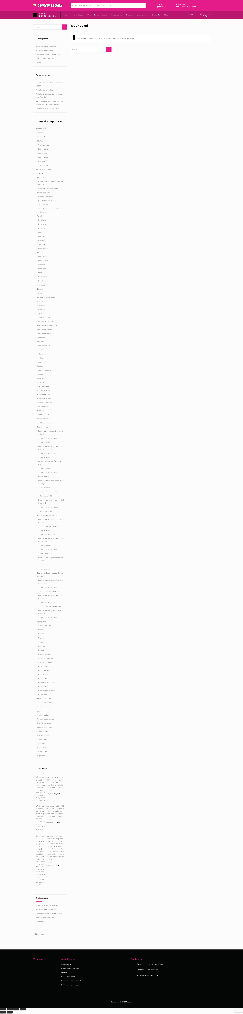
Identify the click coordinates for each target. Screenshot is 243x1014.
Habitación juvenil (44, 329)
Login (190, 14)
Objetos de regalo (44, 727)
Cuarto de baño (43, 317)
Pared (39, 216)
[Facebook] (34, 965)
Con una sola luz (45, 197)
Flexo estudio (43, 248)
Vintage (40, 378)
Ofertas (129, 15)
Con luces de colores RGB (50, 526)
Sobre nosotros (68, 977)
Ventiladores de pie (45, 423)
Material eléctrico (44, 398)
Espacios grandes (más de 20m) (51, 463)
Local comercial (44, 346)
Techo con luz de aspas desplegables (50, 574)
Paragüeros (42, 747)
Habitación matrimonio (47, 325)
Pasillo (40, 313)
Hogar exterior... (42, 739)
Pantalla (41, 236)
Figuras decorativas (45, 719)
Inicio (66, 15)
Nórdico (40, 362)
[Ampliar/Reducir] (3, 1009)
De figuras (42, 666)
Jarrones (40, 711)
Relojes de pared (44, 654)
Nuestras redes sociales (46, 46)
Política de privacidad (71, 981)
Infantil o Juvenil (44, 370)
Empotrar (41, 265)
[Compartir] (16, 1009)
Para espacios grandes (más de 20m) (50, 559)
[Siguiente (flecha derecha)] (10, 1012)
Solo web (41, 133)
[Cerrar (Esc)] (23, 1009)
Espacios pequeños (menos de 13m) (50, 432)
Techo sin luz (42, 427)
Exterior (40, 289)
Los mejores (142, 15)
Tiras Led (41, 411)
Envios (64, 973)
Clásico (40, 382)
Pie (38, 252)
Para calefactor (43, 390)
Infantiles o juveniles (46, 682)
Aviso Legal (66, 964)
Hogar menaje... (42, 731)
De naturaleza (44, 670)
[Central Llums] (48, 5)
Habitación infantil (45, 334)
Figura (41, 638)
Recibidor (41, 309)
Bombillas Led (43, 415)
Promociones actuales (45, 58)
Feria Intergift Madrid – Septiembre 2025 (49, 84)
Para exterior (43, 256)
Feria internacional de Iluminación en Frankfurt (50, 95)
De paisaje (42, 678)
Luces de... (40, 173)
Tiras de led (43, 205)
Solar (40, 293)
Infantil (41, 650)
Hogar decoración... (44, 699)
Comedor (41, 305)
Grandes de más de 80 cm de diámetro (51, 210)
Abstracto (42, 646)
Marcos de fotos (44, 715)
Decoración (117, 15)
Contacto (156, 15)
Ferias (38, 62)
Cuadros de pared (45, 662)
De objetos (42, 695)
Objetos (41, 642)
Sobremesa (42, 232)
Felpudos (41, 755)
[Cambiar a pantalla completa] (10, 1009)
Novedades (78, 15)
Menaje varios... (43, 735)
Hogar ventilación (43, 419)
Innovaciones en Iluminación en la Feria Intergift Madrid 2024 (50, 102)
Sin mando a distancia (48, 189)
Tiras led (42, 244)
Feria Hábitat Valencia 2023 (47, 108)
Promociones (41, 129)
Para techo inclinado (48, 438)
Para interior (43, 261)
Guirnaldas (42, 743)
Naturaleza (42, 634)
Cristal (41, 240)
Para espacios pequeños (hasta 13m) (51, 482)
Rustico (40, 374)
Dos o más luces (45, 201)
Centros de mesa (44, 723)
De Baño (41, 228)
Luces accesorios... (44, 386)
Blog (166, 15)
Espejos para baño (45, 658)
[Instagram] (37, 965)
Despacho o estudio (45, 321)
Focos (39, 273)
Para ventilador (43, 394)
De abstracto (43, 674)
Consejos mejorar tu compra (48, 54)
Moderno (40, 358)
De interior (42, 220)
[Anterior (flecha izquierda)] (3, 1012)
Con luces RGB (46, 496)
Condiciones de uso (70, 968)
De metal (42, 687)
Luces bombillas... (43, 407)
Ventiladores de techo (97, 15)
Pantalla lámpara (44, 403)
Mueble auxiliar (43, 707)
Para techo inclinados (49, 507)
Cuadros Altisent (44, 626)
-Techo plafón (43, 477)
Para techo (42, 269)
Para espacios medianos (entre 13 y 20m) (51, 447)
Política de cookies (69, 985)
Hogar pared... (42, 622)
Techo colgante (43, 193)
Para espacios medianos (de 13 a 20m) (51, 501)
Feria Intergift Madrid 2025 (47, 90)
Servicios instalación (44, 50)
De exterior (42, 224)
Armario (40, 342)
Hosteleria (41, 338)
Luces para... (41, 285)
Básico (40, 366)
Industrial (41, 354)
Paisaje (41, 630)
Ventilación (43, 165)
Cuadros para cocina (47, 691)
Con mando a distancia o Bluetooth (50, 183)
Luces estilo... (41, 350)
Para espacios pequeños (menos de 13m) (51, 520)
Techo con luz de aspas (47, 515)
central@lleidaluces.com (147, 975)
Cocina (40, 301)
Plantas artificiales (45, 703)
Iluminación (43, 149)
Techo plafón (42, 177)
